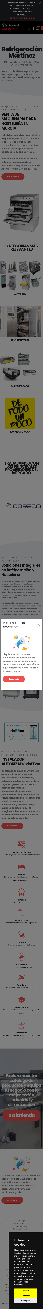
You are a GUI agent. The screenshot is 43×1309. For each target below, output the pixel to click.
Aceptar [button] (26, 1291)
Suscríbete (14, 679)
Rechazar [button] (26, 1296)
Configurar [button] (25, 1301)
